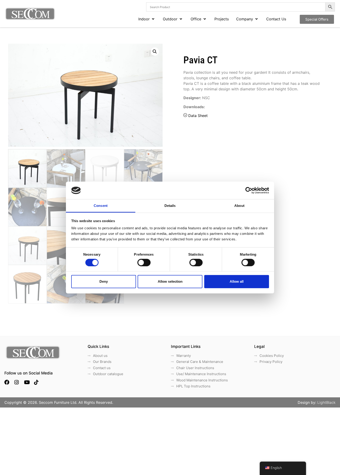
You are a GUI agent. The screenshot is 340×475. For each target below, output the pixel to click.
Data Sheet (198, 115)
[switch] (144, 262)
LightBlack (326, 402)
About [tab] (239, 206)
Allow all (237, 281)
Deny (103, 281)
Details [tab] (170, 206)
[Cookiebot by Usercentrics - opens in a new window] (249, 190)
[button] (155, 51)
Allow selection (170, 281)
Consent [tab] (101, 206)
